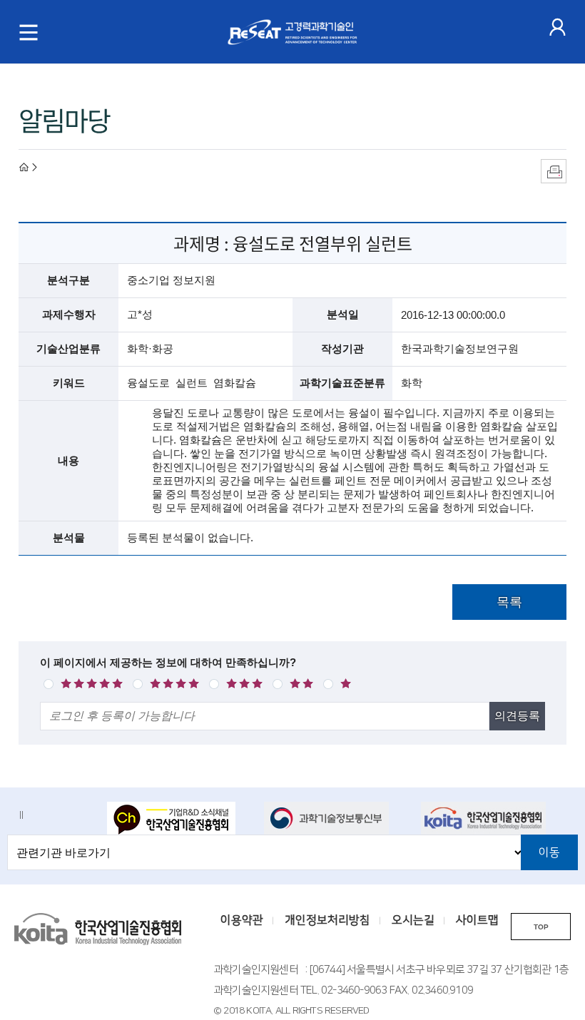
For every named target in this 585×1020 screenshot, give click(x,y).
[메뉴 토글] (28, 32)
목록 (509, 602)
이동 (549, 852)
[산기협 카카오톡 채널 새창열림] (176, 819)
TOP (541, 927)
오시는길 (413, 920)
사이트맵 (477, 920)
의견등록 (517, 716)
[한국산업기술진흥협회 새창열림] (490, 818)
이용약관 (241, 920)
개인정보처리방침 (327, 920)
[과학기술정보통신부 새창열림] (333, 818)
